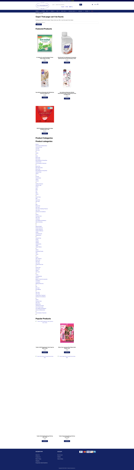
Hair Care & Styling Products (42, 208)
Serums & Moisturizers (40, 309)
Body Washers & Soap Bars (41, 160)
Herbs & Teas (38, 185)
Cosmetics (38, 280)
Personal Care (39, 216)
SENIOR (52, 11)
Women (37, 277)
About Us (38, 455)
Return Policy (38, 458)
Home (37, 13)
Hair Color (38, 210)
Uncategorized (39, 276)
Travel (37, 254)
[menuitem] (63, 6)
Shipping (37, 460)
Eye (36, 286)
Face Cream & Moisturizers (41, 145)
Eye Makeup (38, 289)
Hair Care (38, 201)
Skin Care (38, 217)
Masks (37, 153)
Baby (37, 189)
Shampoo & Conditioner (41, 211)
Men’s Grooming (39, 222)
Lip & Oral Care (39, 147)
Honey (37, 186)
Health (37, 232)
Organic (37, 241)
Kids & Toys (38, 197)
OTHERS (86, 11)
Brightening (38, 304)
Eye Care (37, 287)
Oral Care (38, 150)
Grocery (80, 11)
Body (37, 155)
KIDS (57, 11)
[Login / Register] (92, 4)
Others (43, 11)
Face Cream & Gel (39, 307)
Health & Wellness (39, 230)
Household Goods (39, 251)
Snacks (37, 180)
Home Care (38, 267)
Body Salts (38, 158)
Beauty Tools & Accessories (41, 279)
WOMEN (37, 11)
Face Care (38, 199)
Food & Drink (38, 178)
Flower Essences (39, 227)
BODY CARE (63, 11)
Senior (37, 257)
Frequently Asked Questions (42, 462)
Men (36, 204)
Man (36, 198)
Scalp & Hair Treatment (40, 295)
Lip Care (37, 148)
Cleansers (38, 219)
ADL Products (38, 258)
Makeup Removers (39, 283)
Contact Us (38, 456)
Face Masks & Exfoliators (41, 220)
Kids (36, 188)
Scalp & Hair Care (39, 264)
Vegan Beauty (39, 246)
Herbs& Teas (38, 238)
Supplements (38, 235)
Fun (36, 191)
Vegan (37, 245)
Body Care (38, 157)
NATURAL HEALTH (72, 11)
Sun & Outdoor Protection (41, 163)
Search (39, 24)
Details (72, 0)
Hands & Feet (38, 161)
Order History (60, 458)
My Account (60, 455)
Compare (45, 62)
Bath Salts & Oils (39, 167)
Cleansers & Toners (40, 305)
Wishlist (59, 456)
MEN (47, 11)
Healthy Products (39, 183)
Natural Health (39, 226)
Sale (36, 252)
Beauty (37, 144)
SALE (92, 11)
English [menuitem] (62, 6)
